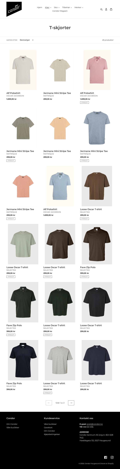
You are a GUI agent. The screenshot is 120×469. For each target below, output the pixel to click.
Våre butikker (12, 427)
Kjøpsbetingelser (52, 434)
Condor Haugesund (92, 463)
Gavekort (48, 427)
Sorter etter (11, 40)
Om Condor (11, 424)
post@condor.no (95, 424)
